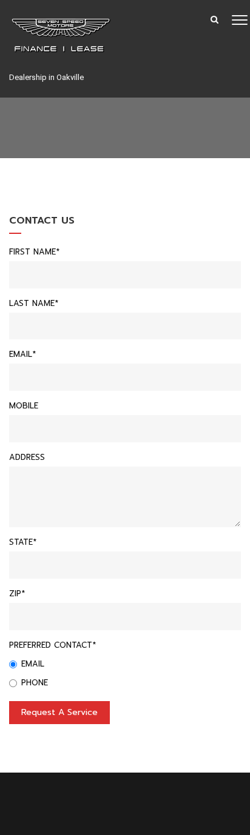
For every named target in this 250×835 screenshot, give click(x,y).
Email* (22, 354)
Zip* (17, 593)
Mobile (23, 405)
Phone (34, 682)
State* (22, 542)
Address (27, 457)
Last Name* (33, 303)
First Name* (34, 252)
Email (32, 664)
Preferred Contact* (52, 645)
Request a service (59, 712)
